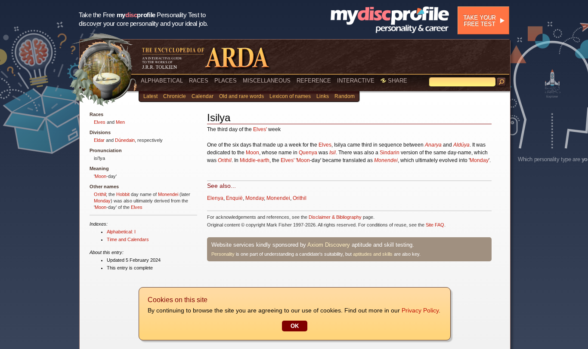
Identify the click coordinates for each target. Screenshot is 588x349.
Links (322, 96)
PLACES (225, 80)
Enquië (234, 198)
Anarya (433, 145)
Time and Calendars (128, 239)
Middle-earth (254, 160)
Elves (99, 122)
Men (120, 122)
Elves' (260, 129)
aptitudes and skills (373, 254)
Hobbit (123, 194)
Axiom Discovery (328, 245)
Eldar (99, 140)
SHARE (396, 80)
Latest (150, 96)
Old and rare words (241, 96)
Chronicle (174, 96)
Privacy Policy (420, 310)
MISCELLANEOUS (267, 80)
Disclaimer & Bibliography (335, 217)
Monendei (168, 194)
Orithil (100, 194)
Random (344, 96)
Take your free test (479, 20)
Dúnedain (125, 140)
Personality (223, 254)
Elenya (215, 198)
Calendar (203, 96)
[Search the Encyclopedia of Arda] (501, 82)
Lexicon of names (290, 96)
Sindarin (389, 153)
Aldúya (461, 145)
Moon (100, 176)
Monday (102, 200)
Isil (332, 153)
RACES (198, 80)
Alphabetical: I (121, 231)
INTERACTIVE (355, 80)
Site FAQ (435, 224)
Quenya (308, 153)
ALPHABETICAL (162, 80)
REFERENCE (314, 80)
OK (295, 326)
